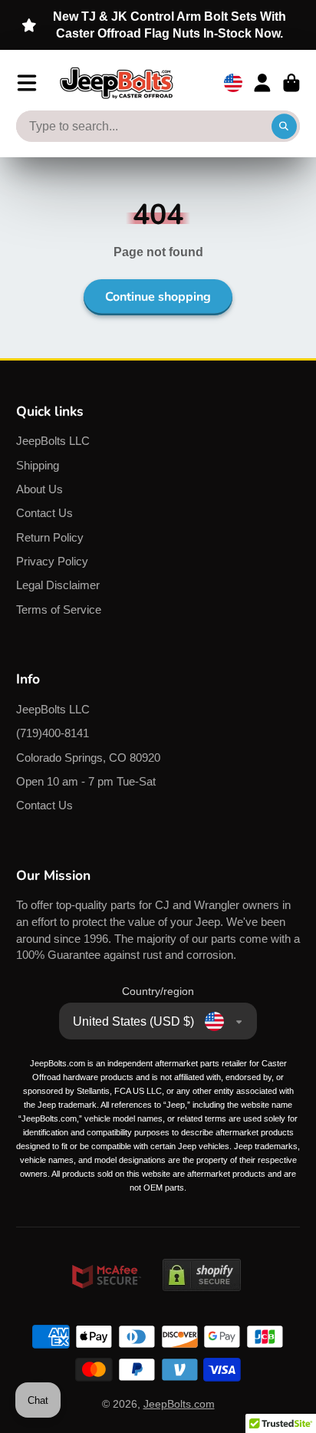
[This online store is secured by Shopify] (202, 1306)
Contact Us (44, 512)
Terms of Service (58, 609)
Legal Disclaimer (58, 584)
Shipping (37, 465)
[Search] (285, 127)
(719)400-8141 (52, 733)
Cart (291, 83)
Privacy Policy (52, 561)
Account (262, 83)
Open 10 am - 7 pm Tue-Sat (86, 781)
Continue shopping (158, 296)
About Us (39, 489)
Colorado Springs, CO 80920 (88, 757)
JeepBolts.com (179, 1404)
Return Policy (50, 537)
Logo (116, 83)
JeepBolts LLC (53, 440)
